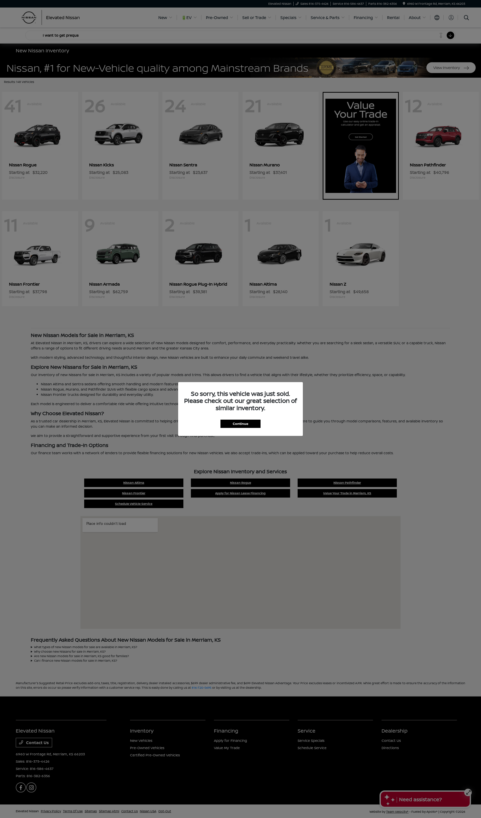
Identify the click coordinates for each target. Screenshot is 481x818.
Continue (240, 423)
